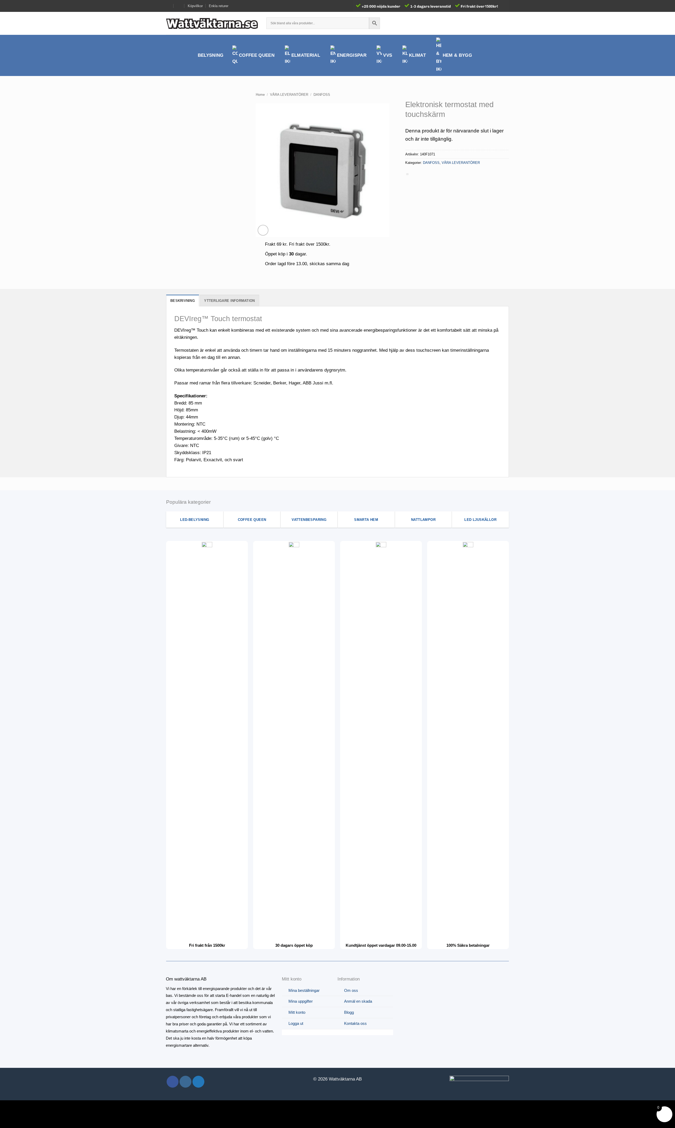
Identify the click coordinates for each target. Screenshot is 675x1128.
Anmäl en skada (358, 1001)
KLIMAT (417, 55)
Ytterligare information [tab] (229, 301)
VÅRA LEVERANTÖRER (289, 95)
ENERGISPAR (352, 55)
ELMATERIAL (305, 55)
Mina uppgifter (300, 1001)
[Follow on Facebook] (173, 1082)
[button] (496, 23)
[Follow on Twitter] (198, 1082)
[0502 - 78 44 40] (179, 6)
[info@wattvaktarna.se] (168, 6)
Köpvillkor (195, 6)
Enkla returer (218, 6)
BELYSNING (211, 55)
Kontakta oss (355, 1023)
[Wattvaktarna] (212, 23)
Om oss (351, 990)
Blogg (349, 1012)
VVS (387, 55)
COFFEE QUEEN (256, 55)
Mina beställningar (304, 990)
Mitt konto (296, 1012)
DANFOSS (322, 95)
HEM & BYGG (457, 55)
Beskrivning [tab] (182, 301)
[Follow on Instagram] (185, 1082)
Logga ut (295, 1023)
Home (260, 95)
